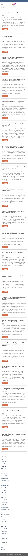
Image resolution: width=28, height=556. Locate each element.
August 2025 (4, 487)
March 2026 (4, 471)
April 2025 (3, 497)
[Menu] (2, 4)
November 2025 (5, 480)
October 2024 (4, 511)
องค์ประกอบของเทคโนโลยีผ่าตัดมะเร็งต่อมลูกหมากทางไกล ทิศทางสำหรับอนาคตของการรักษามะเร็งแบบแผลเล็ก (13, 102)
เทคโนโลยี (3, 549)
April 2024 (3, 526)
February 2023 (4, 536)
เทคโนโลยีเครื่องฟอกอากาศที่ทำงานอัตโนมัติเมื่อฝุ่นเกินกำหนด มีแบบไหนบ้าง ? (13, 190)
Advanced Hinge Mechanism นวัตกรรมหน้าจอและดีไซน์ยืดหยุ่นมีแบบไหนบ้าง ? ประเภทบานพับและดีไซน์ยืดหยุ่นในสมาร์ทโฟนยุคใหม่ (14, 434)
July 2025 (3, 490)
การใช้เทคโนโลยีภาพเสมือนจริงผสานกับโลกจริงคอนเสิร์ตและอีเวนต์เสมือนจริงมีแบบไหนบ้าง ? (13, 212)
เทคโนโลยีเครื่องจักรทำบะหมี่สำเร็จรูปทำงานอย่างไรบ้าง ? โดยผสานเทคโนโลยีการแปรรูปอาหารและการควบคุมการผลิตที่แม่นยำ (13, 344)
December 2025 (4, 478)
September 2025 (5, 485)
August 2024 (4, 516)
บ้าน (2, 547)
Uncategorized (4, 544)
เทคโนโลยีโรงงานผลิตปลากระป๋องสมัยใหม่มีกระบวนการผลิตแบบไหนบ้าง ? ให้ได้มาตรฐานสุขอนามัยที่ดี (13, 80)
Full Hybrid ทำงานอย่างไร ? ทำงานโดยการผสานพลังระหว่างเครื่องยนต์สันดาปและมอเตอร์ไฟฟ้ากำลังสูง (13, 389)
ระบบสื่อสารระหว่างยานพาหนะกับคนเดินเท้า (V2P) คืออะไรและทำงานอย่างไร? (13, 275)
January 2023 (4, 538)
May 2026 (3, 466)
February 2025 (4, 502)
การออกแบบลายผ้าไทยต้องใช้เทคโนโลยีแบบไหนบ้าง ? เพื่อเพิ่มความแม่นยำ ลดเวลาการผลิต (13, 58)
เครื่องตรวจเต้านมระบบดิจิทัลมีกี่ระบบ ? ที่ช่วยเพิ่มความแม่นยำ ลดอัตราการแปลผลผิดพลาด (13, 411)
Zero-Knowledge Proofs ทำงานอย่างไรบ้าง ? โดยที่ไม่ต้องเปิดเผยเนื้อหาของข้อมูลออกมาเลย (14, 167)
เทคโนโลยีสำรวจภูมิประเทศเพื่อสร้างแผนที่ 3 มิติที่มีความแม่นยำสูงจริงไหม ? (13, 124)
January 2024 (4, 533)
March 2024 (4, 528)
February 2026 (4, 473)
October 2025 (4, 483)
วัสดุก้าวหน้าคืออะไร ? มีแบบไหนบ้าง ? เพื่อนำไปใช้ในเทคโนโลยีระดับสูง (13, 253)
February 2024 (4, 531)
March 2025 (4, 499)
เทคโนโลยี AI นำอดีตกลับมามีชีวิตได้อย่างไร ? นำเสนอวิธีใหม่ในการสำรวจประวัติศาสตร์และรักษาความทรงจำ (13, 321)
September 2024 (5, 514)
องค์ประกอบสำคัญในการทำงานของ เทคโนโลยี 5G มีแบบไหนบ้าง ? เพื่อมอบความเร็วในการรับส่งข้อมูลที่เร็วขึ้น (13, 147)
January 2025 (4, 504)
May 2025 (3, 495)
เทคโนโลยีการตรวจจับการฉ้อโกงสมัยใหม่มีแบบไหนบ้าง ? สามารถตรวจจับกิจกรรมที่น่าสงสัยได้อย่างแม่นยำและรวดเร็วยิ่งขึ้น (13, 298)
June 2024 (3, 521)
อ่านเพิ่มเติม (5, 29)
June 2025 (3, 492)
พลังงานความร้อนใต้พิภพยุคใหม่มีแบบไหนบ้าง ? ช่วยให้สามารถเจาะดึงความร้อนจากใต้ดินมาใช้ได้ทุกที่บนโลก (13, 233)
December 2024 (4, 507)
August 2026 (4, 459)
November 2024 (5, 509)
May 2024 (3, 524)
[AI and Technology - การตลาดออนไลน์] (14, 4)
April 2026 (3, 468)
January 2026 (4, 475)
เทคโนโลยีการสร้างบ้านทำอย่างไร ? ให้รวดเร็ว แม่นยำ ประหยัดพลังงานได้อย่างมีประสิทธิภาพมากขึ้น (13, 13)
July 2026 (3, 461)
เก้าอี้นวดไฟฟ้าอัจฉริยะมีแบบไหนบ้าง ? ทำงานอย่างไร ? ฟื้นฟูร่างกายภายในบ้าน (13, 35)
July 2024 (3, 519)
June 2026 (3, 463)
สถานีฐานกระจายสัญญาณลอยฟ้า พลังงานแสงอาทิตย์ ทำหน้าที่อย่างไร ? (13, 367)
